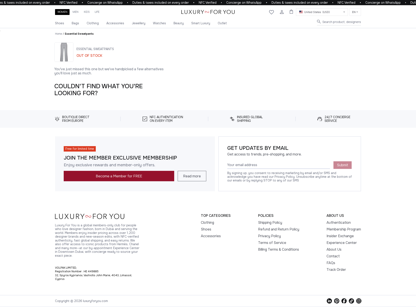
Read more (192, 176)
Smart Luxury (200, 23)
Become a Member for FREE (119, 176)
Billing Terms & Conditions (278, 249)
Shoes (59, 23)
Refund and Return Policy (278, 229)
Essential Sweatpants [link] (79, 34)
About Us (334, 249)
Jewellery (138, 23)
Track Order (336, 269)
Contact (333, 256)
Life (97, 12)
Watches (159, 23)
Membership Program (344, 229)
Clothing (93, 23)
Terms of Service (272, 242)
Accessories (115, 23)
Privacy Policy (269, 236)
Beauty (179, 23)
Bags (75, 23)
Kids (86, 12)
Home (58, 34)
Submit (342, 165)
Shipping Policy (270, 222)
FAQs (331, 263)
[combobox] (322, 12)
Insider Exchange (340, 236)
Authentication (339, 222)
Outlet (222, 23)
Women (62, 12)
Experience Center (342, 242)
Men (75, 12)
